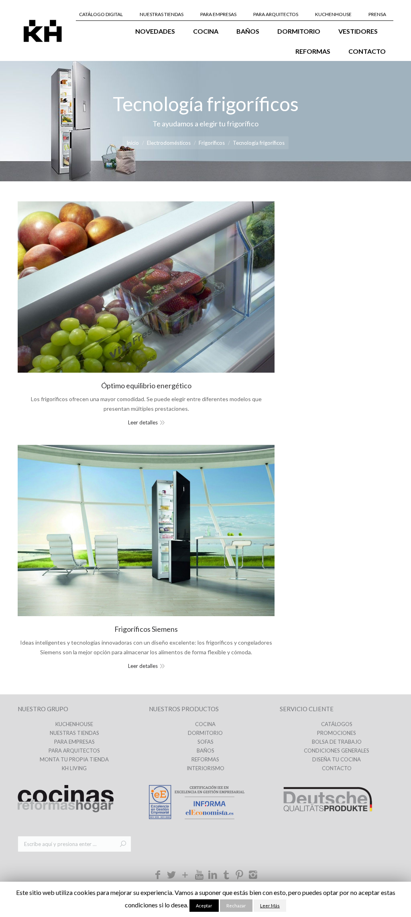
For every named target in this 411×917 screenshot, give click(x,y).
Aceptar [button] (204, 905)
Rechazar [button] (236, 905)
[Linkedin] (213, 876)
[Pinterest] (239, 876)
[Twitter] (171, 876)
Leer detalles (143, 422)
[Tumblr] (226, 874)
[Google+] (185, 876)
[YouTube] (199, 874)
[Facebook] (158, 876)
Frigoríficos (212, 143)
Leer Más (270, 905)
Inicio (132, 143)
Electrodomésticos (169, 143)
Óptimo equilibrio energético (146, 385)
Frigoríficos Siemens (146, 629)
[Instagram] (253, 876)
